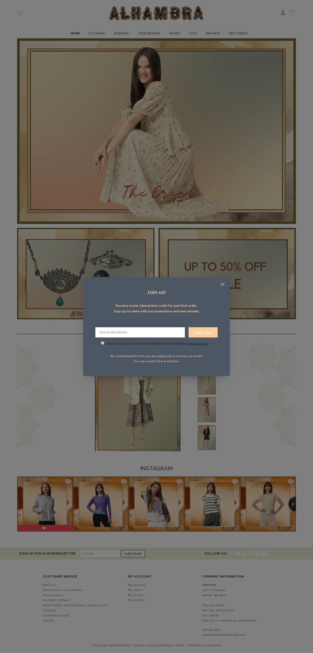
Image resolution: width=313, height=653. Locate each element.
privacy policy (198, 343)
